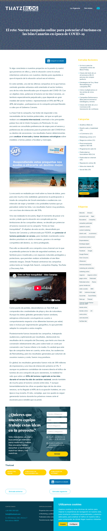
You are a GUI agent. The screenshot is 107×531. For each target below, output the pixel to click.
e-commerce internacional (87, 237)
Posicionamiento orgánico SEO (86, 144)
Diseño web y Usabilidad (89, 128)
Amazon (89, 213)
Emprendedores (84, 240)
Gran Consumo (83, 258)
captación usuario (84, 226)
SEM (92, 289)
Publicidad (93, 278)
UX (91, 311)
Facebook (82, 251)
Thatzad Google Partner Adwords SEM (86, 303)
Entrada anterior (16, 491)
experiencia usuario (85, 247)
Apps (92, 216)
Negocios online (86, 140)
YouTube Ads (83, 321)
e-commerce (92, 233)
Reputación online (86, 163)
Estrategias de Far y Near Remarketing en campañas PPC (89, 84)
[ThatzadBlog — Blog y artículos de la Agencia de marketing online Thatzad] (21, 11)
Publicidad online (84, 282)
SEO (80, 292)
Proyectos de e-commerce (48, 510)
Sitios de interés (85, 166)
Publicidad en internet (56, 472)
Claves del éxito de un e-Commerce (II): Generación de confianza (89, 107)
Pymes (94, 282)
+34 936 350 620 (11, 511)
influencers (82, 261)
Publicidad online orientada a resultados (52, 517)
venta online (83, 314)
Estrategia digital (84, 244)
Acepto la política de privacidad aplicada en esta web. (55, 445)
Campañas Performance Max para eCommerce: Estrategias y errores (89, 99)
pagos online (83, 278)
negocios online (92, 275)
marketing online (84, 271)
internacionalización (85, 264)
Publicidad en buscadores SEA (31, 472)
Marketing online (11, 472)
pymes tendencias (84, 285)
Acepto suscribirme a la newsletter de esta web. (57, 438)
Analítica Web (85, 125)
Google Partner (83, 254)
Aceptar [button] (63, 524)
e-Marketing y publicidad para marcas (52, 514)
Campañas (92, 219)
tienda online (83, 307)
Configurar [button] (74, 524)
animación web (83, 216)
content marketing (84, 230)
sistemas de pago (90, 292)
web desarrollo (83, 318)
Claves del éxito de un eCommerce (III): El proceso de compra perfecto (88, 76)
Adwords (82, 213)
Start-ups (82, 299)
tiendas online (83, 311)
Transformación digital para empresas (52, 520)
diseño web (82, 233)
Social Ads (83, 170)
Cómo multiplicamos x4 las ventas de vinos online (88, 92)
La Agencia (75, 8)
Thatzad (89, 299)
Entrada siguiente (60, 491)
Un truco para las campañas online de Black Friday (87, 68)
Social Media (92, 296)
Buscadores (82, 219)
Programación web (87, 149)
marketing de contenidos (86, 268)
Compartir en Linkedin (57, 61)
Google (90, 251)
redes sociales (83, 289)
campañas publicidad (85, 223)
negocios (82, 275)
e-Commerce (84, 134)
